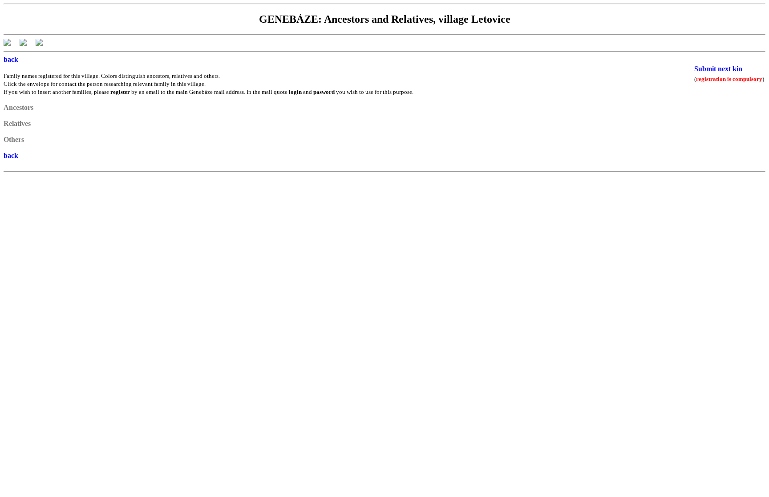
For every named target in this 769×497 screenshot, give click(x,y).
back (11, 59)
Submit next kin (718, 69)
